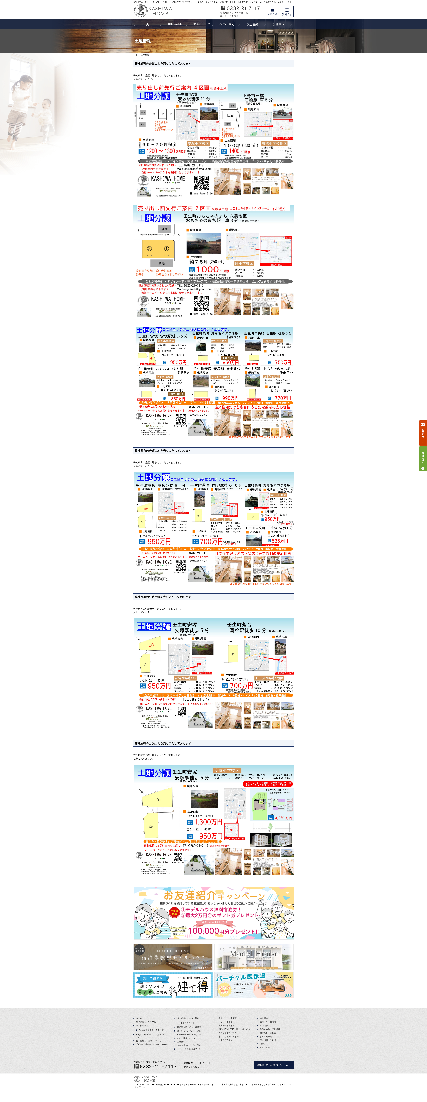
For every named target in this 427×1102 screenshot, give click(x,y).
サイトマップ (266, 1047)
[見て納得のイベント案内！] (227, 24)
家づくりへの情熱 (268, 1022)
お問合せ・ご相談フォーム (274, 1065)
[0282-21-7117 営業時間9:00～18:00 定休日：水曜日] (241, 11)
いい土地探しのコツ (186, 1038)
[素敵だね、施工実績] (253, 24)
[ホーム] (136, 54)
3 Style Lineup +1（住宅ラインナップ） (152, 1035)
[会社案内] (279, 24)
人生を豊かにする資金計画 (189, 1045)
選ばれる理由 (142, 1025)
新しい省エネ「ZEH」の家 (189, 1031)
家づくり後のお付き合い (230, 1036)
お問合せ (272, 11)
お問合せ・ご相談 (268, 1033)
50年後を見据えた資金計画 (151, 1030)
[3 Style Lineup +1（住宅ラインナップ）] (200, 24)
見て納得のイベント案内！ (189, 1018)
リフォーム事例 (226, 1022)
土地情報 (181, 1042)
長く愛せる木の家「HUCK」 (149, 1041)
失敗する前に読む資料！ (271, 1029)
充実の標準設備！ (227, 1025)
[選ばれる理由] (174, 24)
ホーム (139, 1018)
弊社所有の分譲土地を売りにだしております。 (164, 63)
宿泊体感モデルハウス (146, 1022)
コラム (263, 1044)
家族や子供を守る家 (228, 1033)
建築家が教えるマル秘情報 (189, 1027)
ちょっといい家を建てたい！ (190, 1049)
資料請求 (287, 11)
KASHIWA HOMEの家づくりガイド (234, 1029)
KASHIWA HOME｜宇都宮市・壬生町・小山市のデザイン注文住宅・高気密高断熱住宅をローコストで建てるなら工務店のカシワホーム (225, 1084)
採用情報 (264, 1025)
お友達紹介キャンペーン (230, 1040)
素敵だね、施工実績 (228, 1018)
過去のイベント (188, 1023)
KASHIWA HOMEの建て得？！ (191, 1034)
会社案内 (264, 1018)
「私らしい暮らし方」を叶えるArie (152, 1044)
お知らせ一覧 (266, 1036)
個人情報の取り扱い (269, 1040)
